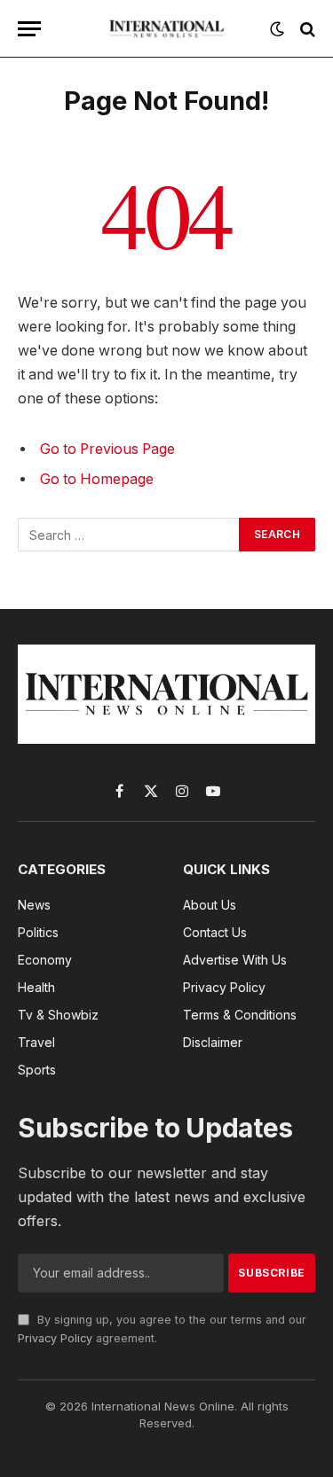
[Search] (306, 29)
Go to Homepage (97, 479)
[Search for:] (129, 534)
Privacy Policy (55, 1338)
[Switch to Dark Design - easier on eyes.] (277, 29)
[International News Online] (166, 29)
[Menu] (29, 29)
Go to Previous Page (107, 449)
